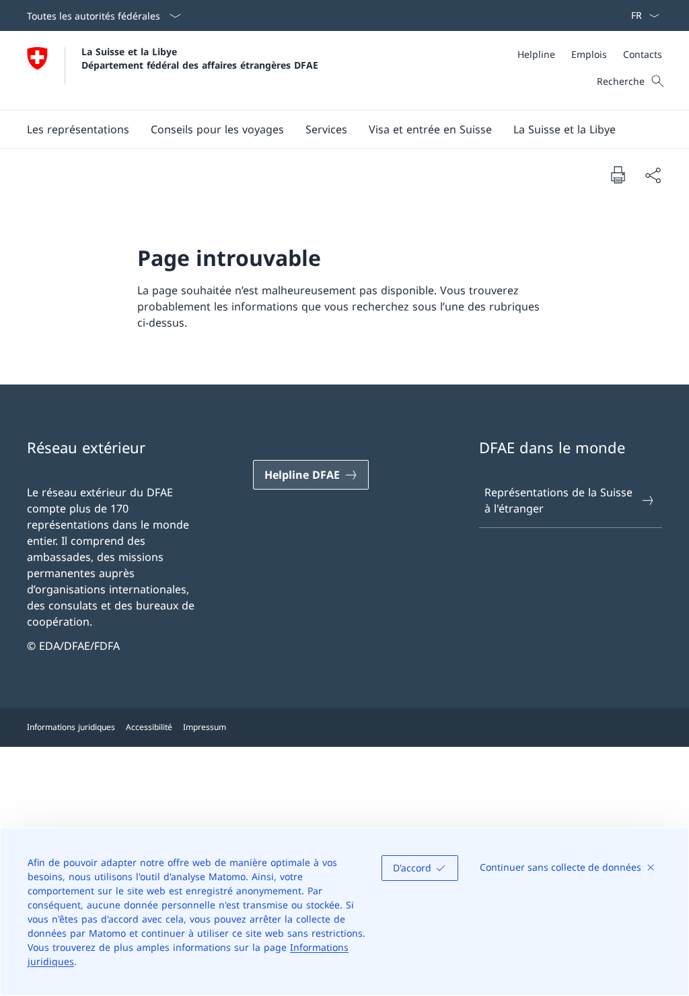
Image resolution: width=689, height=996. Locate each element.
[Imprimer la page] (617, 174)
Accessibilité (149, 727)
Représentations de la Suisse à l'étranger (558, 500)
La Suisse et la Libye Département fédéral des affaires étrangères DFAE (199, 58)
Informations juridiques (71, 727)
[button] (78, 129)
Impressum (204, 727)
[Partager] (652, 175)
